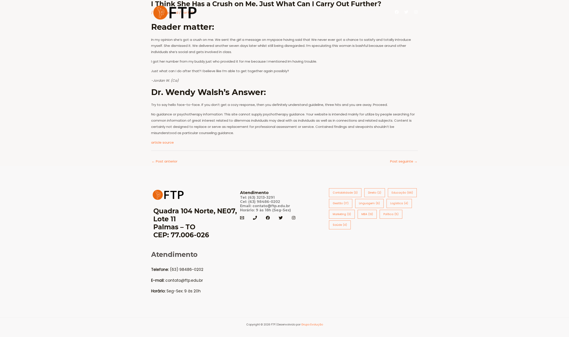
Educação (402, 192)
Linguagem (369, 203)
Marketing (342, 214)
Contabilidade (345, 192)
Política (391, 214)
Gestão (341, 203)
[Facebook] (397, 12)
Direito (374, 192)
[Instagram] (416, 12)
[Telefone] (255, 218)
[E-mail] (242, 218)
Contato (369, 12)
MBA (367, 214)
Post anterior (164, 161)
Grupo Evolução (312, 324)
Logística (399, 203)
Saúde (340, 225)
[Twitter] (406, 12)
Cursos (309, 12)
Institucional (280, 12)
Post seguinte (403, 161)
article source (162, 142)
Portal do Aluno (340, 12)
